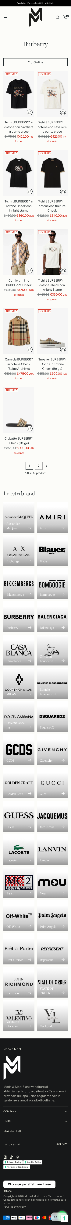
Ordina (38, 62)
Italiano (7, 1190)
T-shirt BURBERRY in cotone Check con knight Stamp (52, 285)
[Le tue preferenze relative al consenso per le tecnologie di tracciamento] (64, 1218)
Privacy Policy (14, 1162)
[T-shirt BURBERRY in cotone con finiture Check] (52, 173)
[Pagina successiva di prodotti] (46, 466)
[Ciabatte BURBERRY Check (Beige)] (18, 410)
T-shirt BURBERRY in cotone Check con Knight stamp (19, 205)
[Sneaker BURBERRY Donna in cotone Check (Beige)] (52, 331)
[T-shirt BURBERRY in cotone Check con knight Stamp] (52, 252)
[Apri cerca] (57, 17)
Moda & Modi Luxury (36, 1196)
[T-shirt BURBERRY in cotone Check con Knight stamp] (18, 173)
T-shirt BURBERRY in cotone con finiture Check (52, 205)
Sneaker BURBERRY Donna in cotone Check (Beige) (52, 363)
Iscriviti (62, 1144)
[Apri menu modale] (5, 17)
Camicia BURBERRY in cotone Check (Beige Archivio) (19, 363)
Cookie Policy (34, 1162)
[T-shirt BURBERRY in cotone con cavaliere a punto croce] (18, 94)
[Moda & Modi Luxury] (35, 17)
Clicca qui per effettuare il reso (29, 1184)
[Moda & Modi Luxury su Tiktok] (11, 1157)
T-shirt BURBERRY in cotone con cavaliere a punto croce (18, 126)
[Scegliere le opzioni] (29, 112)
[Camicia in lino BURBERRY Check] (18, 252)
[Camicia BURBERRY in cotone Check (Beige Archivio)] (18, 331)
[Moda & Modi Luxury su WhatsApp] (18, 1157)
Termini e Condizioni (17, 1167)
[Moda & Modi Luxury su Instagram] (5, 1157)
